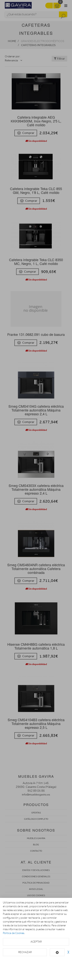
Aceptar (36, 941)
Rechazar (25, 952)
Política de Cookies (13, 933)
